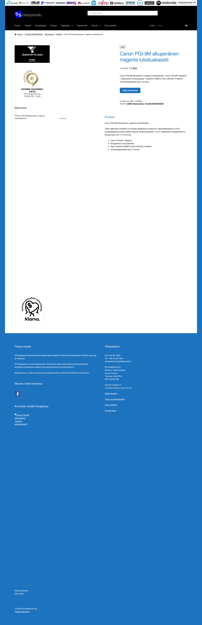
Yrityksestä (65, 25)
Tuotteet (28, 25)
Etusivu (18, 25)
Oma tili (94, 25)
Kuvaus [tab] (63, 118)
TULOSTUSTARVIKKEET (34, 34)
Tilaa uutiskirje (110, 25)
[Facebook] (17, 394)
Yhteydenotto (81, 25)
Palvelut (53, 25)
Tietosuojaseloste (22, 611)
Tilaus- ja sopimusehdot (115, 399)
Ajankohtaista (40, 25)
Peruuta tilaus (110, 410)
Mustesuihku (49, 34)
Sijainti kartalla (111, 393)
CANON (59, 34)
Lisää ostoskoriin (130, 90)
